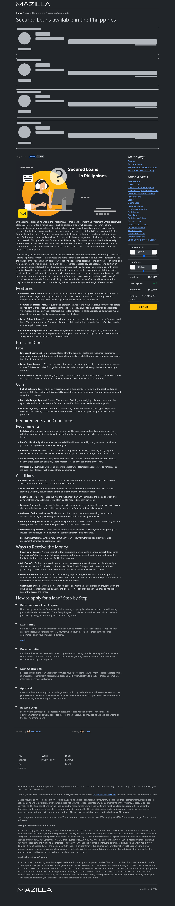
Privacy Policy (47, 759)
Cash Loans (133, 212)
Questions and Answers (104, 794)
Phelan (88, 731)
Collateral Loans (135, 221)
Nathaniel (36, 731)
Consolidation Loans (138, 224)
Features (132, 161)
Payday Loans (134, 196)
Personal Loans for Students (141, 193)
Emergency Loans (136, 236)
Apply (23, 640)
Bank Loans (133, 215)
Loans (131, 199)
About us (22, 768)
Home (19, 13)
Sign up (143, 306)
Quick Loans (134, 184)
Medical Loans (135, 230)
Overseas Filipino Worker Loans (143, 190)
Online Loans (134, 202)
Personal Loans (135, 206)
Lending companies (137, 209)
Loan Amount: (137, 247)
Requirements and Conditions (142, 167)
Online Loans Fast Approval (141, 187)
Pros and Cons (135, 164)
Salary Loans (134, 181)
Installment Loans (136, 227)
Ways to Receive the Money (141, 170)
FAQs (20, 763)
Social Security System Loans (142, 239)
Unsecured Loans (136, 233)
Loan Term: (135, 262)
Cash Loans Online (137, 218)
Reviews (69, 759)
